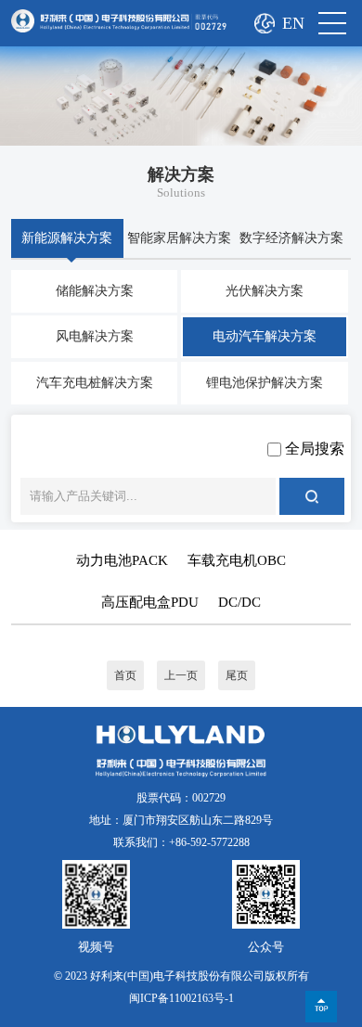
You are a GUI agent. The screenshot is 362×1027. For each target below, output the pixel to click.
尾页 (237, 675)
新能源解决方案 (66, 238)
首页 (125, 675)
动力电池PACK (122, 560)
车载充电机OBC (236, 560)
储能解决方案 (95, 291)
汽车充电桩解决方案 (94, 383)
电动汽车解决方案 (265, 336)
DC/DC (239, 602)
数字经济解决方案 (291, 238)
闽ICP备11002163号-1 (181, 998)
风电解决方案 (95, 336)
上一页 (181, 675)
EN (293, 23)
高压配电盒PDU (150, 602)
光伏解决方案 (265, 291)
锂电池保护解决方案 (264, 383)
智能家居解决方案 (179, 238)
